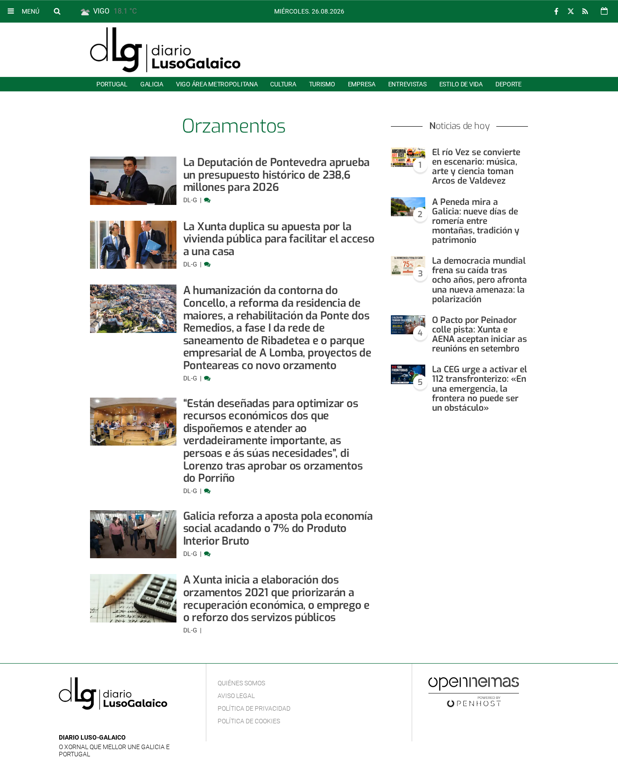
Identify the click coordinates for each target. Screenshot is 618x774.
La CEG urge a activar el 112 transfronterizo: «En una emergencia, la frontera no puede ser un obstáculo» (479, 388)
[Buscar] (57, 11)
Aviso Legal (236, 695)
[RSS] (585, 11)
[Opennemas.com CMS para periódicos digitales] (473, 691)
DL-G (191, 200)
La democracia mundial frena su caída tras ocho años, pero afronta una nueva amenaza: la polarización (479, 280)
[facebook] (556, 11)
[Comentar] (207, 200)
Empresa (362, 84)
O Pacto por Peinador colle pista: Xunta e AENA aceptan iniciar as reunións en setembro (479, 334)
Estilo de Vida (461, 84)
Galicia (151, 84)
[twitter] (570, 11)
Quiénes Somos (241, 683)
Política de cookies (249, 721)
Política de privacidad (254, 708)
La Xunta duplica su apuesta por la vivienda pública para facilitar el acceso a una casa (279, 239)
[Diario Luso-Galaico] (165, 49)
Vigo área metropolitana (216, 84)
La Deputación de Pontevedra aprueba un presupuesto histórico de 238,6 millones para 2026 (276, 175)
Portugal (112, 84)
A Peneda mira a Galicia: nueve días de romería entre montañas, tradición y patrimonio (475, 221)
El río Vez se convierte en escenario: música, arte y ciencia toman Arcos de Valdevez (476, 166)
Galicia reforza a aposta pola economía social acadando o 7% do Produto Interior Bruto (278, 528)
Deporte (508, 84)
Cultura (283, 84)
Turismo (322, 84)
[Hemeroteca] (604, 11)
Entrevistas (407, 84)
